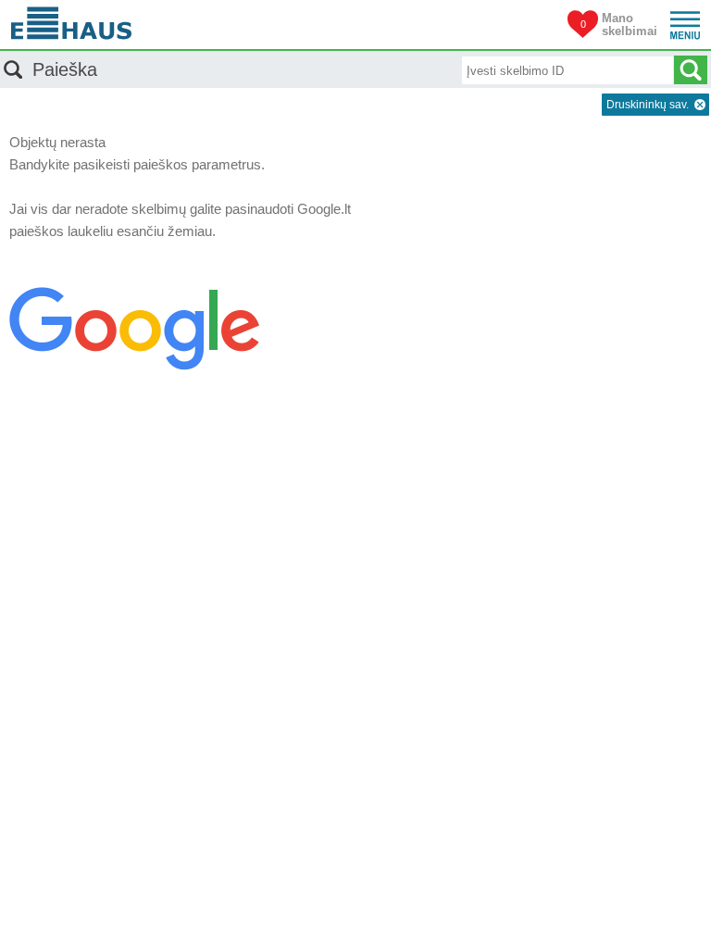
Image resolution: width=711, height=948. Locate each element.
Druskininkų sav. (647, 104)
